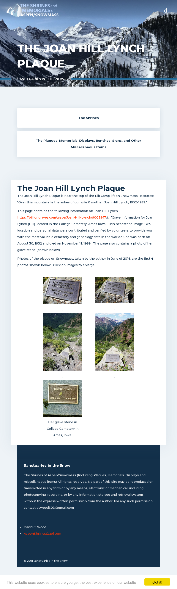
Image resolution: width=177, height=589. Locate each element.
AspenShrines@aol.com (42, 534)
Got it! (157, 582)
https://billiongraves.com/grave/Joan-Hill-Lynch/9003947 (61, 217)
